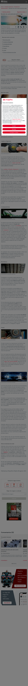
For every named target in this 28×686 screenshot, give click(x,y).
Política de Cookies (17, 119)
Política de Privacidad (7, 120)
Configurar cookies (14, 132)
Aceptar (14, 125)
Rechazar (14, 129)
